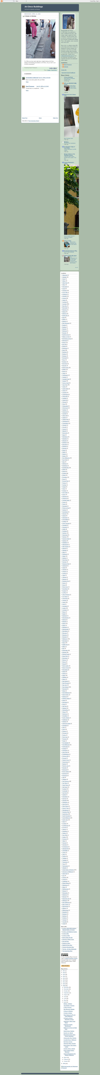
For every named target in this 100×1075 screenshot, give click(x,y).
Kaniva (64, 583)
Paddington (65, 719)
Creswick (64, 425)
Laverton (64, 600)
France (64, 504)
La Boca (64, 592)
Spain (63, 821)
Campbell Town (65, 379)
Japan (63, 575)
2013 (64, 978)
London (64, 608)
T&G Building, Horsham (69, 1005)
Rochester (64, 773)
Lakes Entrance (66, 594)
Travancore (65, 862)
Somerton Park (65, 812)
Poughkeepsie (65, 754)
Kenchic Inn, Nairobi (68, 1033)
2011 (64, 982)
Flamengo (64, 496)
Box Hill (64, 344)
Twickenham (65, 866)
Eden (63, 461)
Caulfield (64, 398)
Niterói (63, 690)
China (63, 404)
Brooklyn (64, 361)
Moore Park (65, 656)
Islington (64, 571)
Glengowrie (64, 517)
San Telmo (64, 783)
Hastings (64, 536)
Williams (64, 908)
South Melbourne (66, 817)
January (66, 1061)
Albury (63, 284)
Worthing (64, 916)
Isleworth (64, 569)
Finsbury (64, 490)
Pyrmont (64, 758)
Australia (64, 304)
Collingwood (65, 421)
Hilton (63, 552)
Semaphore (65, 796)
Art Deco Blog (65, 933)
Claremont (64, 411)
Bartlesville (64, 315)
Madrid (63, 613)
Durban (49, 70)
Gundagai (64, 531)
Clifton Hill (64, 415)
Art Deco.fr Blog (66, 935)
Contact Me (63, 70)
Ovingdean (64, 715)
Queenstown (65, 762)
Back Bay (64, 306)
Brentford (64, 352)
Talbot (63, 841)
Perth (63, 729)
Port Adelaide (65, 742)
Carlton (64, 386)
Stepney (64, 829)
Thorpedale (64, 850)
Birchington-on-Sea (66, 338)
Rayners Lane (65, 765)
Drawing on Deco (66, 943)
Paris (63, 727)
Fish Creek (64, 492)
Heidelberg (64, 542)
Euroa (63, 479)
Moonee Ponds (65, 654)
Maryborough (65, 629)
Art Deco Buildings (34, 6)
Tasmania (64, 844)
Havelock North (65, 538)
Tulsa (63, 864)
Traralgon (64, 860)
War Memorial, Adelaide (69, 1009)
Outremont (64, 714)
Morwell (64, 664)
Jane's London (67, 240)
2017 (64, 970)
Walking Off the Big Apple (70, 255)
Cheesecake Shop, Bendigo (70, 1038)
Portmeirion (65, 750)
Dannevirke (65, 433)
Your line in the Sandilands (69, 143)
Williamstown (65, 910)
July (65, 996)
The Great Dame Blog (67, 951)
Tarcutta (64, 842)
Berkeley (64, 329)
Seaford (64, 794)
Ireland (63, 567)
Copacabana (65, 423)
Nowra (63, 700)
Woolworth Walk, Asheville (70, 1043)
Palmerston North (66, 723)
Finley (63, 488)
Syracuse (64, 839)
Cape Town (64, 384)
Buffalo (64, 369)
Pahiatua (64, 721)
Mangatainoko (65, 617)
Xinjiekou (64, 918)
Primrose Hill (65, 756)
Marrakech (64, 627)
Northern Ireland (66, 698)
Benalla (64, 325)
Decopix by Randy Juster (68, 939)
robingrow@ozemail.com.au (67, 55)
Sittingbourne (65, 810)
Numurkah (64, 702)
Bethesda (64, 331)
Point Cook (64, 737)
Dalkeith (64, 431)
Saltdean (64, 779)
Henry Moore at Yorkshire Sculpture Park (69, 79)
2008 (64, 1063)
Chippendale (65, 406)
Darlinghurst (65, 436)
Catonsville (64, 396)
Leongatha (64, 606)
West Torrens (65, 904)
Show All (76, 267)
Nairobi (64, 671)
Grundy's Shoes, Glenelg (69, 1048)
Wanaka (64, 891)
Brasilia (64, 346)
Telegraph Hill (65, 848)
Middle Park (65, 644)
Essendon (64, 477)
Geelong (64, 510)
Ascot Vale (64, 292)
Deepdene (64, 438)
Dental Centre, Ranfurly (69, 1031)
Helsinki (64, 548)
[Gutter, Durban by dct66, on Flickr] (41, 58)
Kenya (63, 585)
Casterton (64, 392)
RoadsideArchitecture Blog (70, 250)
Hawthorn (64, 540)
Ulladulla (64, 867)
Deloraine (64, 440)
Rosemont (64, 775)
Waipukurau (65, 885)
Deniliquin (64, 442)
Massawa (64, 633)
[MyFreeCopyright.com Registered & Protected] (69, 1068)
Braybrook (64, 348)
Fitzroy (64, 494)
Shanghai (64, 800)
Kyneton (64, 590)
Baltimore (64, 313)
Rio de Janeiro (65, 771)
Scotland (64, 789)
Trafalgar (64, 858)
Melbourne (64, 638)
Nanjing (64, 673)
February (66, 1059)
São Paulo (64, 787)
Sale (63, 777)
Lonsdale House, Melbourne (70, 1040)
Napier (63, 675)
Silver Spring (65, 806)
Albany (64, 281)
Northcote (64, 696)
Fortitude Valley (65, 500)
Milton (63, 646)
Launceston (65, 598)
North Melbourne (66, 692)
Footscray (64, 498)
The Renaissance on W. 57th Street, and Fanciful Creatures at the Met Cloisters (73, 260)
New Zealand (65, 687)
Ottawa (64, 712)
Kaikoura (64, 579)
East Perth (64, 460)
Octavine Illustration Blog (68, 947)
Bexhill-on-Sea (65, 334)
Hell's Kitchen (65, 546)
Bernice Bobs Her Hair (67, 937)
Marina (63, 623)
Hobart (63, 556)
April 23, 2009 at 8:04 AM (44, 77)
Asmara (64, 298)
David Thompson (30, 86)
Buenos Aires (65, 367)
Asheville (64, 296)
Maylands (64, 637)
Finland (64, 486)
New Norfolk (65, 681)
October (66, 991)
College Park (65, 419)
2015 (64, 974)
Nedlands (64, 677)
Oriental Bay (65, 710)
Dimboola (64, 446)
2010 (64, 983)
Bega (63, 317)
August (66, 994)
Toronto (64, 856)
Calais (63, 373)
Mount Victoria (65, 667)
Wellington (64, 900)
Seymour (64, 798)
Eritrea (63, 475)
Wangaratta (65, 893)
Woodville (64, 912)
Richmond (64, 769)
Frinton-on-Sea (65, 508)
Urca (63, 875)
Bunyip (64, 371)
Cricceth (64, 427)
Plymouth (64, 733)
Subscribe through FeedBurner (68, 72)
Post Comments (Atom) (33, 120)
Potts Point (65, 752)
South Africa (54, 70)
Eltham (64, 469)
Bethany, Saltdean (68, 1003)
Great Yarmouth (66, 523)
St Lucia (64, 827)
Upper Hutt (64, 873)
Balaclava (64, 309)
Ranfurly (64, 764)
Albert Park (65, 282)
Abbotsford (64, 275)
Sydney (64, 837)
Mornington (64, 658)
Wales (63, 887)
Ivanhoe (64, 573)
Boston (64, 342)
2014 (64, 976)
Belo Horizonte (65, 323)
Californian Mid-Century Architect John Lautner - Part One (70, 157)
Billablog (66, 142)
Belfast (64, 319)
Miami (63, 642)
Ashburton (64, 294)
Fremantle (64, 506)
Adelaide (64, 277)
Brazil (63, 350)
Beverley (64, 333)
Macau (63, 612)
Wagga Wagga (65, 883)
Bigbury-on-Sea (65, 336)
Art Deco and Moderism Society (69, 931)
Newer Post (24, 118)
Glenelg (64, 515)
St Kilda (64, 823)
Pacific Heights (65, 717)
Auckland (64, 302)
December (66, 987)
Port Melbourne (65, 744)
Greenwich (64, 527)
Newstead (64, 689)
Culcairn (64, 429)
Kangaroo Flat (65, 581)
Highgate (64, 550)
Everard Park (65, 481)
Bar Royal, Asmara (68, 1041)
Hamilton (64, 533)
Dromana (64, 448)
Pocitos (64, 735)
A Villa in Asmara (67, 1007)
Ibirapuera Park (65, 563)
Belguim (64, 321)
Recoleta (64, 767)
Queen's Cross (65, 760)
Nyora (63, 704)
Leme (63, 604)
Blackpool (64, 340)
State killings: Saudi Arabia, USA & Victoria (73, 87)
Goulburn (64, 521)
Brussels (64, 365)
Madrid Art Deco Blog (67, 945)
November (66, 989)
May (65, 1000)
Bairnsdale (64, 307)
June (65, 998)
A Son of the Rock (68, 77)
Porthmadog (65, 746)
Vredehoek (64, 881)
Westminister (65, 906)
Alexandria (64, 286)
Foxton (64, 502)
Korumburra (65, 588)
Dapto (63, 435)
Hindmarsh (64, 554)
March (65, 1057)
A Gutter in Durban (30, 16)
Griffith (63, 529)
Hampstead (65, 535)
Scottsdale (64, 791)
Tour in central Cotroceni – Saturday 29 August (69, 236)
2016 (64, 972)
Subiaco (64, 833)
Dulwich (64, 454)
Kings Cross (65, 586)
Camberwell (65, 375)
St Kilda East (65, 825)
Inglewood (64, 565)
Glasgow (64, 513)
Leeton (63, 602)
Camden (64, 377)
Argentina (64, 290)
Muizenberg (65, 669)
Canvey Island (65, 383)
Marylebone (65, 631)
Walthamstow (65, 889)
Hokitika (64, 558)
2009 (64, 985)
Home (40, 118)
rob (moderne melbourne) (32, 77)
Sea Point (64, 792)
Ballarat (64, 311)
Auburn (64, 300)
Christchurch (65, 408)
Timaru (64, 852)
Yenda (63, 923)
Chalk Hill (64, 400)
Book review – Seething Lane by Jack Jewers (73, 243)
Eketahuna (64, 465)
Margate (64, 621)
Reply (27, 82)
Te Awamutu (65, 846)
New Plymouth (65, 683)
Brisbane (64, 356)
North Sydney (65, 694)
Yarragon (64, 919)
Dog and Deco (65, 941)
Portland (64, 748)
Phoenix (64, 731)
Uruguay (64, 877)
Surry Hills (64, 835)
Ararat (63, 288)
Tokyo (63, 854)
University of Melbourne (67, 871)
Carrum (64, 390)
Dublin (63, 452)
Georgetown (65, 511)
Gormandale (65, 519)
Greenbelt (64, 525)
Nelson (64, 679)
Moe (63, 648)
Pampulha (64, 725)
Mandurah (64, 615)
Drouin (63, 450)
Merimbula (64, 640)
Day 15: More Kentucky (69, 252)
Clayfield (64, 413)
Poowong (64, 739)
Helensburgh (65, 544)
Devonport (64, 444)
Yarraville (64, 921)
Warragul (64, 896)
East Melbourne (66, 458)
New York (64, 685)
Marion (63, 625)
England (64, 473)
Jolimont (64, 577)
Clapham (64, 409)
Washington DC (65, 898)
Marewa (64, 619)
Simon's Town (65, 808)
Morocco (64, 660)
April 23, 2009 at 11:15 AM (43, 86)
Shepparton (65, 802)
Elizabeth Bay (65, 467)
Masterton (64, 635)
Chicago (64, 402)
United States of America (68, 869)
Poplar (63, 740)
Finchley (64, 485)
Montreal (64, 652)
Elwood (64, 471)
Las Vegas (64, 596)
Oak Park (64, 706)
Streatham (64, 831)
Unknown (66, 66)
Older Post (55, 118)
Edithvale (64, 463)
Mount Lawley (65, 665)
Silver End (64, 804)
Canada (64, 381)
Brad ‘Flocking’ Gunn (68, 138)
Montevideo (65, 650)
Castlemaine (65, 394)
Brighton (64, 354)
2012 (64, 980)
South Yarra (65, 819)
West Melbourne (66, 902)
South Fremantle (66, 815)
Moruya (64, 662)
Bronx (63, 359)
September (66, 992)
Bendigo (64, 327)
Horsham (64, 562)
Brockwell (64, 357)
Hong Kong (64, 560)
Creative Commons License (71, 958)
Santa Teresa (65, 785)
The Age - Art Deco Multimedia (69, 949)
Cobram (64, 417)
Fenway (64, 483)
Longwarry (64, 610)
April (65, 1002)
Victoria (64, 879)
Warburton (64, 894)
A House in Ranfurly (68, 1011)
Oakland (64, 708)
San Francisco (65, 781)
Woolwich (64, 914)
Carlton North (65, 388)
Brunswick (64, 363)
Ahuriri (63, 279)
